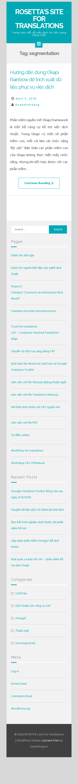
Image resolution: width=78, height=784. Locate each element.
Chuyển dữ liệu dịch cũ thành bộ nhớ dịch (37, 509)
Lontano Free (50, 740)
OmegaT (20, 618)
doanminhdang (27, 104)
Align (14, 338)
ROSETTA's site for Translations (39, 19)
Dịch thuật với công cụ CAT (33, 605)
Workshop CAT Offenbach (28, 462)
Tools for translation (24, 326)
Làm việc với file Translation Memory (34, 394)
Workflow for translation (27, 450)
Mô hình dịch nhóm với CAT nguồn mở (35, 407)
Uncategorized (25, 643)
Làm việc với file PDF (24, 422)
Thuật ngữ (22, 630)
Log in (15, 671)
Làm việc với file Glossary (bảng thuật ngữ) (38, 382)
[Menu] (38, 44)
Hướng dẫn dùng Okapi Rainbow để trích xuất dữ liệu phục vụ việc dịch (35, 79)
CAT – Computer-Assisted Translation (35, 332)
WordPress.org (20, 708)
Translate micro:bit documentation (33, 311)
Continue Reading (37, 183)
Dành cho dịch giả (22, 255)
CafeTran (21, 593)
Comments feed (21, 696)
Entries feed (19, 683)
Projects (16, 286)
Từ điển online (20, 435)
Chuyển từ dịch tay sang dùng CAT (33, 351)
